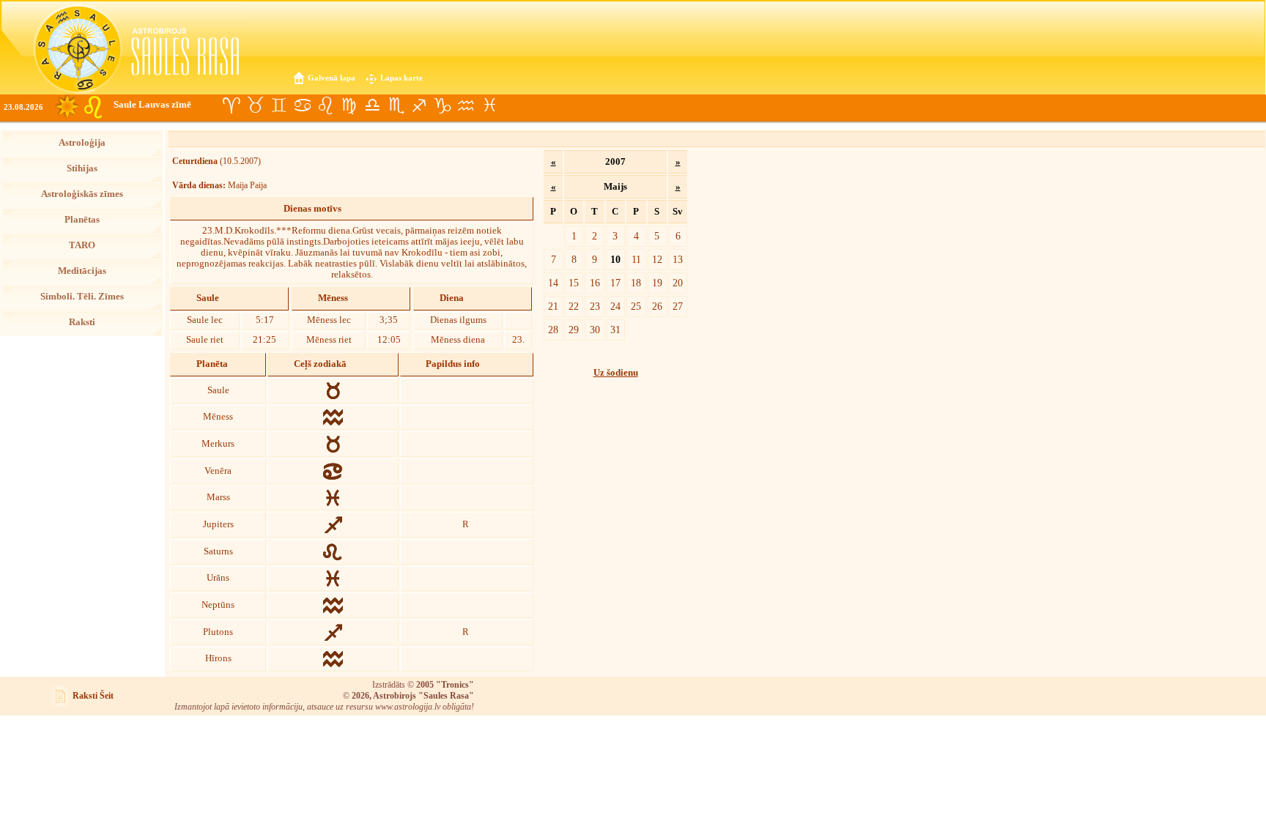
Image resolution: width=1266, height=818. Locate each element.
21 (553, 306)
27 (678, 306)
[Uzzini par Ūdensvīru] (466, 105)
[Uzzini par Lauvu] (325, 105)
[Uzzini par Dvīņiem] (278, 105)
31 (615, 329)
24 (615, 306)
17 (615, 283)
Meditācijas (82, 271)
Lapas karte (401, 77)
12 (657, 259)
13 (678, 259)
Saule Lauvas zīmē (152, 105)
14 (553, 283)
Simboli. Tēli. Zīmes (82, 296)
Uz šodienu (615, 373)
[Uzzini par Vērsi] (255, 105)
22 (574, 306)
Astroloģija (82, 143)
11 (636, 259)
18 (636, 283)
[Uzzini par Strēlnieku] (419, 105)
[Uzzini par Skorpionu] (395, 105)
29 (574, 329)
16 (595, 283)
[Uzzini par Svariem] (372, 105)
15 (574, 283)
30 (595, 329)
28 (553, 329)
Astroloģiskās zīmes (82, 194)
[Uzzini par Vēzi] (302, 105)
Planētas (82, 220)
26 (657, 306)
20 (678, 283)
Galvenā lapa (331, 77)
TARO (82, 245)
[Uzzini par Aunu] (231, 105)
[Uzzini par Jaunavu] (348, 105)
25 (636, 306)
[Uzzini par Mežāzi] (442, 105)
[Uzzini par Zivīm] (489, 105)
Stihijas (82, 168)
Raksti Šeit (93, 696)
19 (657, 283)
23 (595, 306)
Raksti (82, 322)
